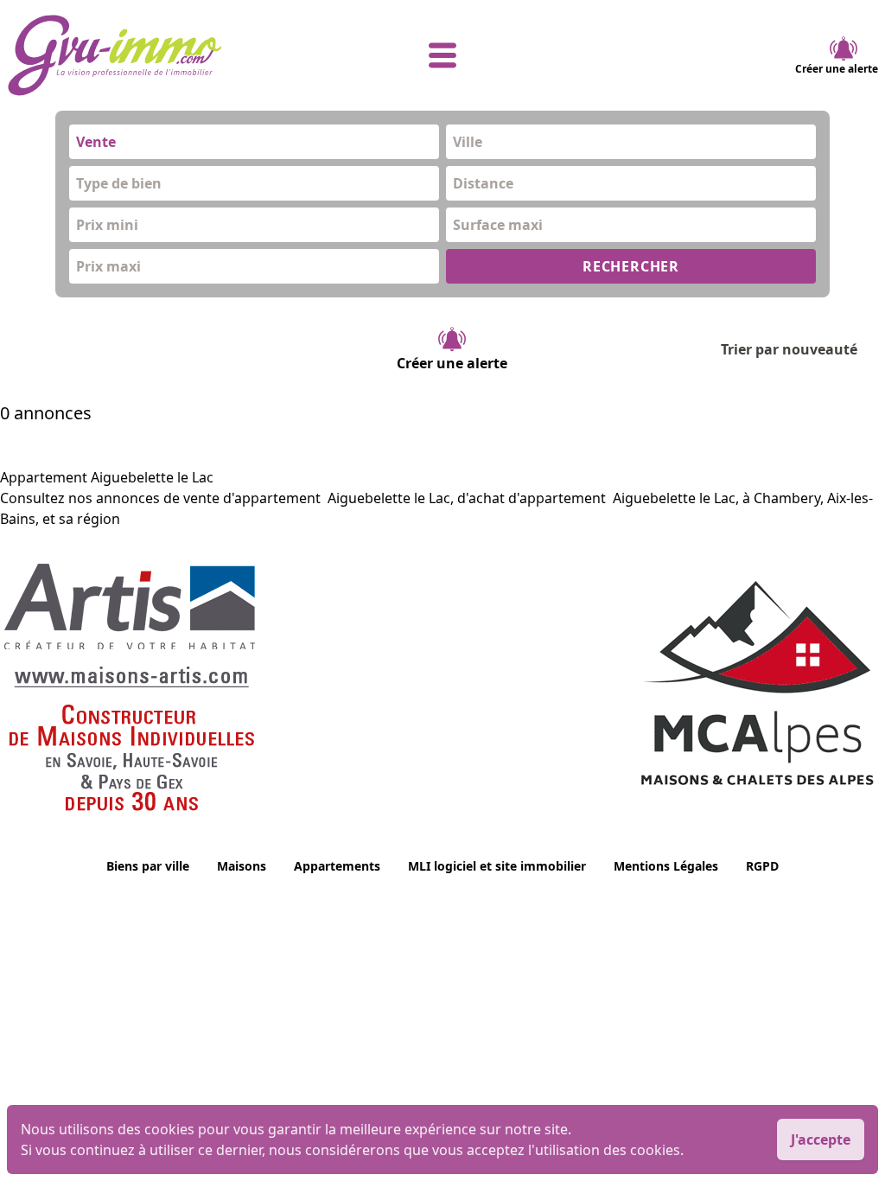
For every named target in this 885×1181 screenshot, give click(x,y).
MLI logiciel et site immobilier (497, 866)
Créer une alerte (836, 68)
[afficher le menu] (442, 55)
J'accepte (820, 1139)
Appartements (337, 866)
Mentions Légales (666, 866)
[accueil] (152, 55)
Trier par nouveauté (789, 349)
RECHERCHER (631, 266)
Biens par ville (147, 866)
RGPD (762, 866)
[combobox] (254, 141)
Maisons (241, 866)
